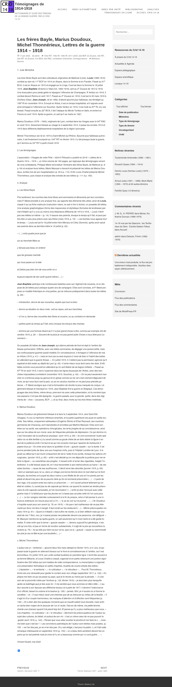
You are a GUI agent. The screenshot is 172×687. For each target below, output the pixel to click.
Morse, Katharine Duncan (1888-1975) (132, 215)
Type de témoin (126, 125)
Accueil (62, 9)
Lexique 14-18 (121, 83)
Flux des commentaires (126, 304)
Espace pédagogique (125, 70)
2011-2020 (73, 55)
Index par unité (111, 9)
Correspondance (80, 58)
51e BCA (39, 58)
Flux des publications (125, 298)
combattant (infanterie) (62, 58)
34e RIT (100, 55)
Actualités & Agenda (124, 63)
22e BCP (82, 55)
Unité (121, 134)
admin (37, 55)
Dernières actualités (128, 255)
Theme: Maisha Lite (86, 684)
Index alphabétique (84, 9)
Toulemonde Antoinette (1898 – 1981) (133, 157)
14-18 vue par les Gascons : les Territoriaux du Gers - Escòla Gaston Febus (133, 225)
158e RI (56, 55)
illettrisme (96, 58)
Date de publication (129, 112)
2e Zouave (91, 55)
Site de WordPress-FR (125, 311)
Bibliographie (134, 9)
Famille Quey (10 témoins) (127, 190)
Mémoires (124, 116)
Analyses (153, 9)
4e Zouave (29, 58)
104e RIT (48, 55)
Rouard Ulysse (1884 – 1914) (129, 164)
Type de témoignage (129, 121)
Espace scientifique (124, 76)
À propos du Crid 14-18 (126, 56)
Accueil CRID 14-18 (148, 13)
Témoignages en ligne (118, 13)
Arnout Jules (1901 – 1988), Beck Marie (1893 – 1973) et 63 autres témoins (133, 182)
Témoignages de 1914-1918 (29, 6)
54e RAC (47, 58)
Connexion (120, 291)
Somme (20, 61)
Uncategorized (126, 129)
